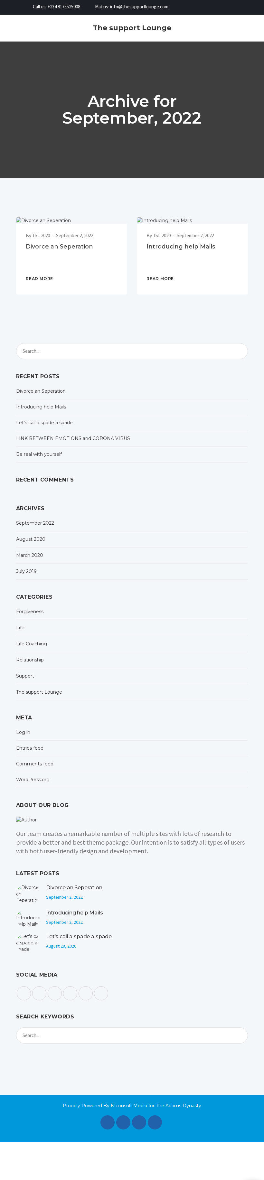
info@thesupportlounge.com (139, 7)
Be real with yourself (39, 454)
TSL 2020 (41, 235)
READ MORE (39, 278)
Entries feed (29, 748)
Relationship (30, 660)
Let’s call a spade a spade (44, 423)
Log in (23, 732)
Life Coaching (31, 644)
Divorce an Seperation (59, 246)
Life (20, 628)
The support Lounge (39, 692)
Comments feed (34, 764)
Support (25, 676)
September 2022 (35, 523)
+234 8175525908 (63, 7)
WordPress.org (33, 779)
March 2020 (29, 555)
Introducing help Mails (180, 246)
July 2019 (26, 571)
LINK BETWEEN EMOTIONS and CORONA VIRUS (73, 438)
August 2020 (30, 539)
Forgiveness (29, 611)
